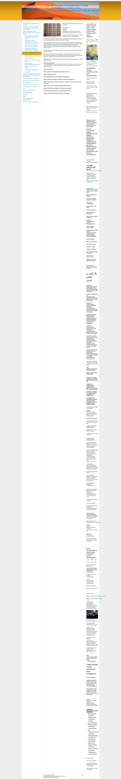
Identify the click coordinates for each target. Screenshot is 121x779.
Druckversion (48, 774)
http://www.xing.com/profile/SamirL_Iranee (96, 595)
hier (93, 358)
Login (82, 774)
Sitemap (52, 774)
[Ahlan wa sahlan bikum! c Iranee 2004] (92, 40)
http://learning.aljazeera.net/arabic (95, 170)
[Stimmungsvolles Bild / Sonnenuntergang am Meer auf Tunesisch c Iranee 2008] (92, 614)
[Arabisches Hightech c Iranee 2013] (52, 29)
